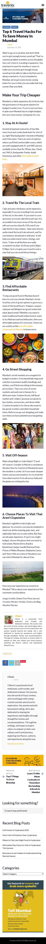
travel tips (7, 654)
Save (24, 661)
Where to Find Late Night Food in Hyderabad (21, 840)
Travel (14, 27)
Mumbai (6, 27)
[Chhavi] (9, 619)
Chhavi (9, 44)
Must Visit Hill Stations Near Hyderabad (19, 835)
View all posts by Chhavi (15, 744)
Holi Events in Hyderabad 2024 (15, 830)
